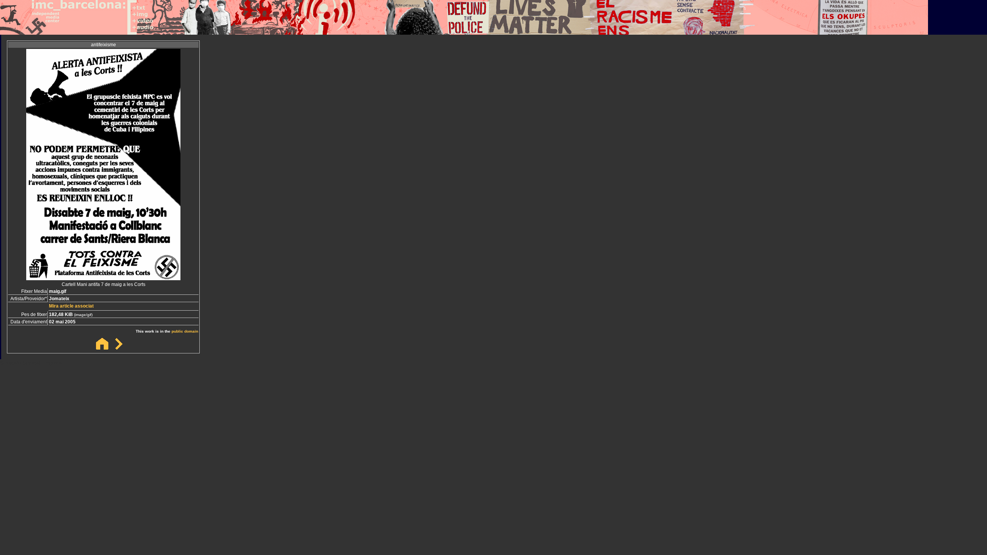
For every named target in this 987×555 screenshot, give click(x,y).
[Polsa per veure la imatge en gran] (103, 278)
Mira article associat (71, 306)
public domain (185, 331)
